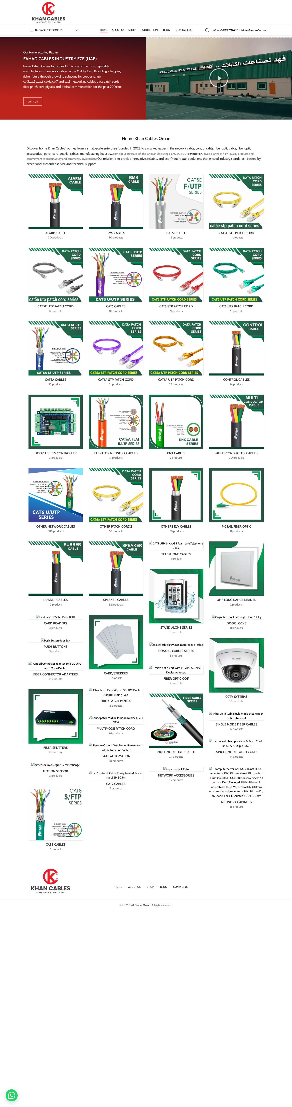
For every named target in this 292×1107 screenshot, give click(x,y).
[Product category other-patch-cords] (116, 501)
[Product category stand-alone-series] (176, 602)
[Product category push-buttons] (55, 647)
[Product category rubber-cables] (55, 575)
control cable (204, 148)
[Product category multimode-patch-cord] (116, 727)
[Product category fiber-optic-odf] (176, 677)
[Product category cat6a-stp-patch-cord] (116, 355)
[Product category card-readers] (55, 623)
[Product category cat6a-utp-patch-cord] (176, 355)
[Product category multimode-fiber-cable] (176, 727)
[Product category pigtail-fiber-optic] (236, 501)
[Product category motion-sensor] (55, 771)
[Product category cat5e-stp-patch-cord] (236, 208)
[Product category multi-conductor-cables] (236, 428)
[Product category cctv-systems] (236, 672)
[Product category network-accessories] (176, 775)
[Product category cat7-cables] (116, 782)
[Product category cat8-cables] (55, 819)
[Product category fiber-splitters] (55, 723)
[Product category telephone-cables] (176, 552)
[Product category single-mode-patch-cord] (236, 750)
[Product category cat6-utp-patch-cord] (236, 281)
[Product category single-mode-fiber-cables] (236, 722)
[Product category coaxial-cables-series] (176, 651)
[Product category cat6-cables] (116, 281)
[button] (219, 78)
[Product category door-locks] (236, 623)
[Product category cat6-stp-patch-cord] (176, 281)
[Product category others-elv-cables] (176, 501)
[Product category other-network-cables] (55, 501)
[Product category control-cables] (236, 355)
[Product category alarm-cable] (55, 208)
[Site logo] (49, 12)
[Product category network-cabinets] (236, 789)
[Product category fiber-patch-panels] (116, 699)
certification (195, 154)
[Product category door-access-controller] (55, 428)
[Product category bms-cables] (116, 208)
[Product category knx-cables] (176, 428)
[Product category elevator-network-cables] (116, 428)
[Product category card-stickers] (116, 648)
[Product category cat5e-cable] (176, 208)
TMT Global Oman (140, 905)
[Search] (207, 30)
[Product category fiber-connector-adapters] (55, 672)
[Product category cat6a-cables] (55, 355)
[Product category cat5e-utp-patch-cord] (55, 281)
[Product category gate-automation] (116, 754)
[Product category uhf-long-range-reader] (236, 575)
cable (185, 159)
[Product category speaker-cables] (116, 575)
